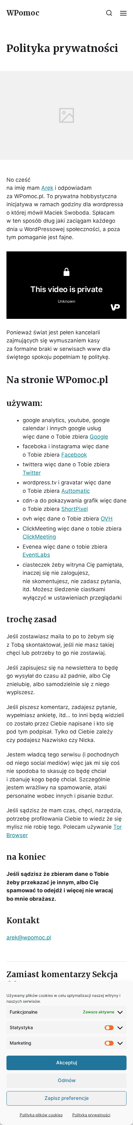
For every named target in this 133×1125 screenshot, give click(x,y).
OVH (107, 518)
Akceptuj (66, 1062)
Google (99, 436)
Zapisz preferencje (67, 1098)
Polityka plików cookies (41, 1114)
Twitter (32, 473)
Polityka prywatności (91, 1114)
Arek (47, 188)
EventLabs (36, 555)
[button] (109, 13)
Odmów (67, 1080)
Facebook (74, 454)
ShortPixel (74, 509)
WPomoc (22, 12)
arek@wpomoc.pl (28, 937)
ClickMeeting (39, 536)
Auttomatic (75, 491)
